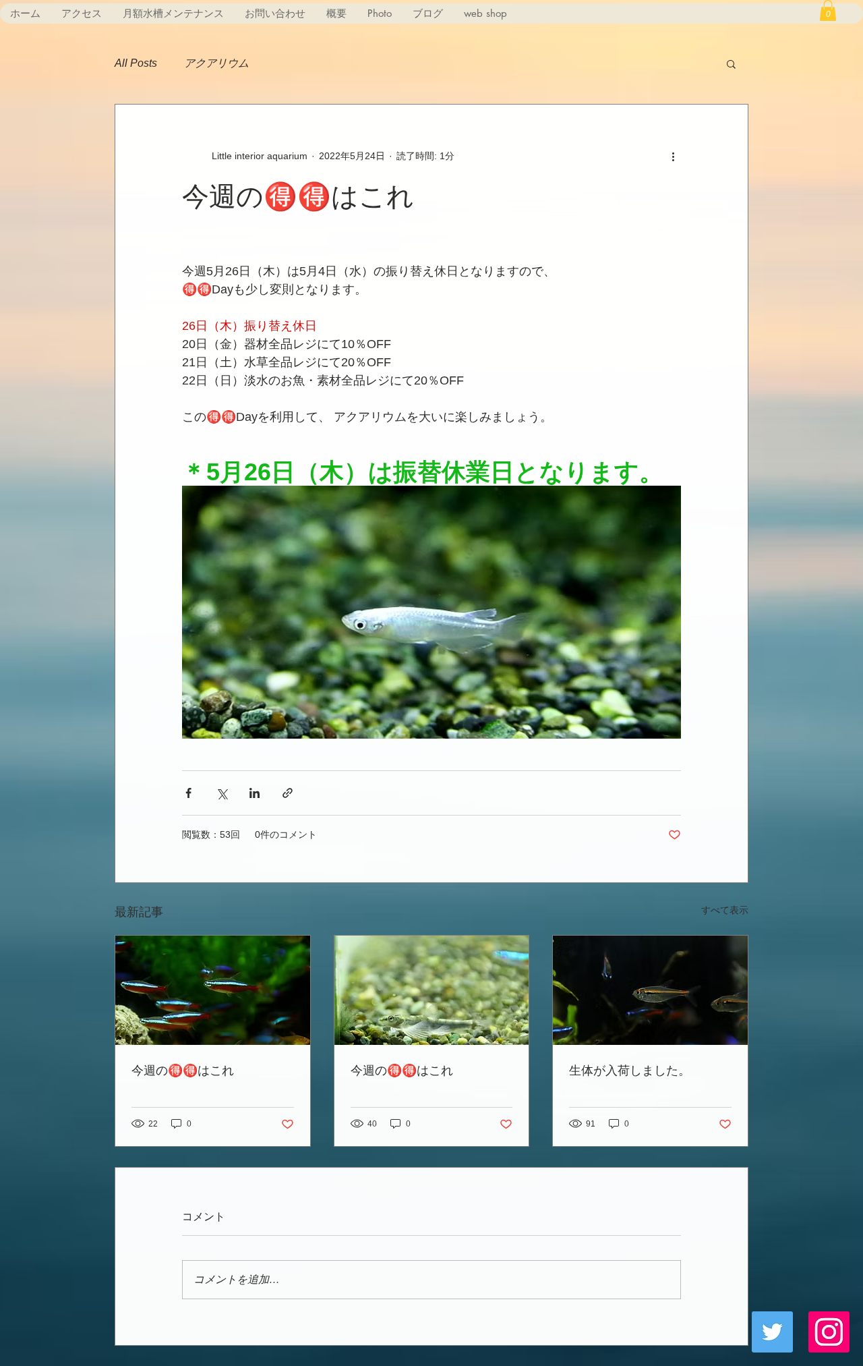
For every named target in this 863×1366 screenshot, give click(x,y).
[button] (828, 10)
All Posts (136, 63)
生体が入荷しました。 (629, 1070)
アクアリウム (216, 63)
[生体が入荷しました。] (650, 990)
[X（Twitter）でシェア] (221, 793)
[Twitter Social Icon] (772, 1332)
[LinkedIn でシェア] (254, 793)
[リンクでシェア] (287, 793)
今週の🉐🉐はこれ (182, 1070)
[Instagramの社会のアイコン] (829, 1332)
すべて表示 (724, 910)
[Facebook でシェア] (188, 793)
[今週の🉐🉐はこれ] (212, 990)
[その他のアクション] (673, 156)
